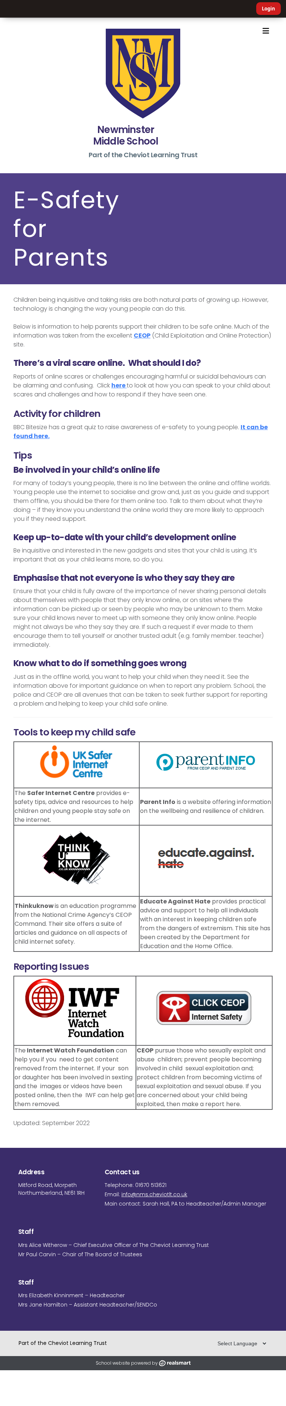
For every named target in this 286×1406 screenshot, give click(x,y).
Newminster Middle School (126, 135)
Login (268, 8)
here (119, 385)
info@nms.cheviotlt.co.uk (154, 1194)
